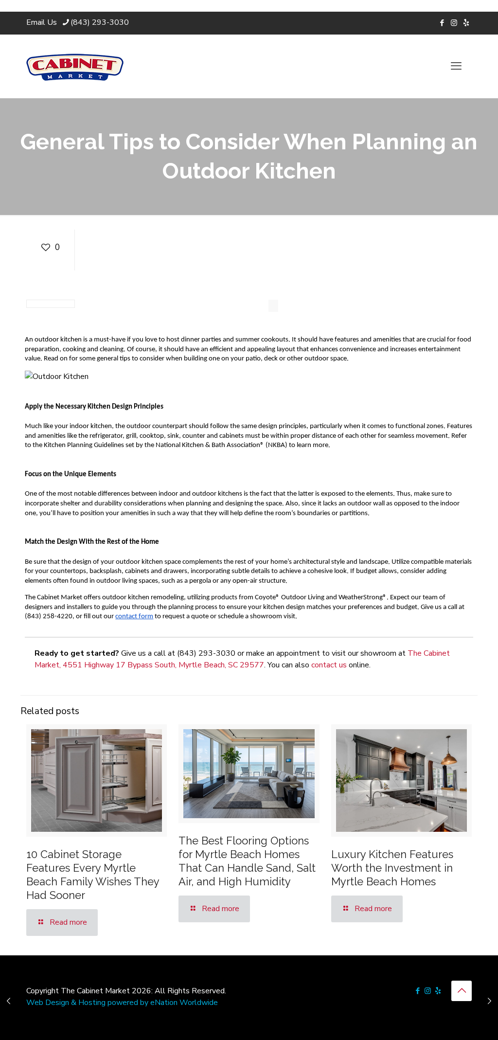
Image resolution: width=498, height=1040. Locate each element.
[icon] (466, 23)
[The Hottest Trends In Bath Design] (489, 1001)
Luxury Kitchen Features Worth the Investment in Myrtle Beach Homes (392, 868)
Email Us (41, 22)
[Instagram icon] (454, 23)
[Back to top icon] (461, 991)
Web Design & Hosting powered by (88, 1002)
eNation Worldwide (184, 1002)
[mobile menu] (456, 66)
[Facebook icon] (441, 23)
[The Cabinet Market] (75, 66)
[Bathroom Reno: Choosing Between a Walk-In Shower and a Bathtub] (8, 1001)
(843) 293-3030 (100, 22)
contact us (329, 665)
